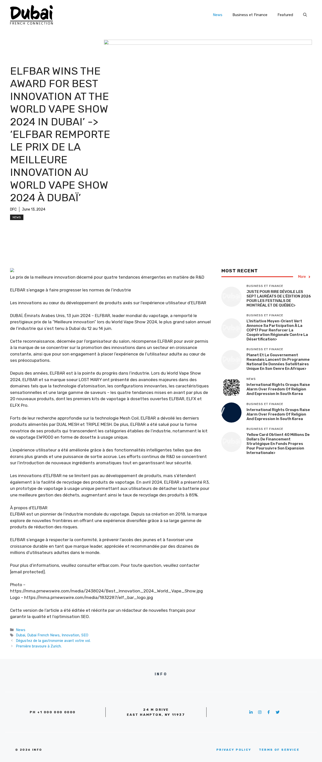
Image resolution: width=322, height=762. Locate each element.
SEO (84, 635)
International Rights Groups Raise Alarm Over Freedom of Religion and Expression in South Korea (278, 389)
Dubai (20, 635)
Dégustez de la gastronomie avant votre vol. (53, 640)
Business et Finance (249, 15)
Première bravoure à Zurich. (39, 646)
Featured (285, 15)
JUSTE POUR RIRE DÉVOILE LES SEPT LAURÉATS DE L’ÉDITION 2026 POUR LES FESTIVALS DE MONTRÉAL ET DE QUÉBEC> (279, 299)
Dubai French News (43, 635)
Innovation (70, 635)
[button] (305, 14)
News (217, 15)
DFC (13, 209)
